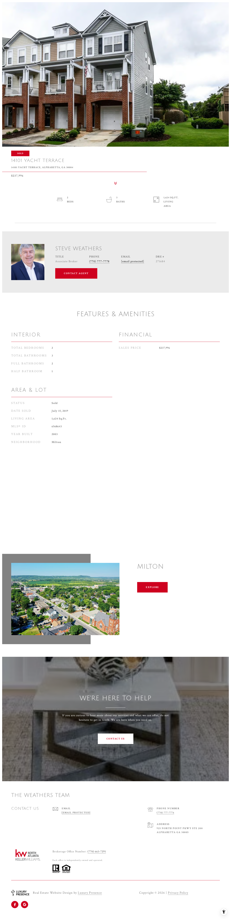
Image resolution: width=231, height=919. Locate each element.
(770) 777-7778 (99, 261)
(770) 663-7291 (97, 851)
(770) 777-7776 (165, 812)
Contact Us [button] (115, 738)
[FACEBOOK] (14, 904)
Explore (152, 587)
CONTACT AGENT (76, 273)
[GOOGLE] (24, 904)
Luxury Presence (90, 893)
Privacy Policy (178, 893)
